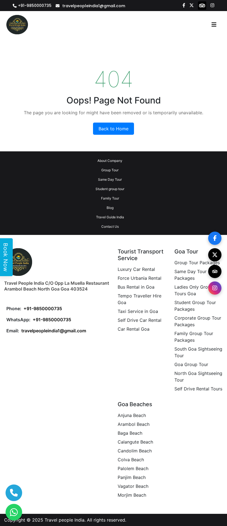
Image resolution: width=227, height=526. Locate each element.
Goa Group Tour (191, 364)
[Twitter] (191, 5)
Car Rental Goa (133, 329)
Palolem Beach (133, 468)
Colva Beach (131, 459)
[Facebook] (183, 5)
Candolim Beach (135, 451)
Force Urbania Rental (139, 278)
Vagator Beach (133, 486)
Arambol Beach (133, 424)
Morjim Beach (132, 495)
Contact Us (110, 226)
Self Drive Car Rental (139, 320)
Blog (110, 208)
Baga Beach (130, 433)
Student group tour (110, 189)
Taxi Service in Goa (138, 311)
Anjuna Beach (132, 415)
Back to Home (113, 128)
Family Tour (110, 198)
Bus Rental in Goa (136, 287)
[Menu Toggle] (214, 25)
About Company (109, 161)
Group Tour (109, 170)
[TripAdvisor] (214, 271)
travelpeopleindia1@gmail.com (93, 6)
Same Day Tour (110, 179)
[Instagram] (212, 5)
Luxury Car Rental (136, 269)
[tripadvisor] (202, 5)
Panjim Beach (132, 477)
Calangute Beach (135, 442)
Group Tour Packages (197, 262)
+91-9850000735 (34, 5)
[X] (214, 254)
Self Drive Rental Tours (198, 389)
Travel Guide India (110, 217)
